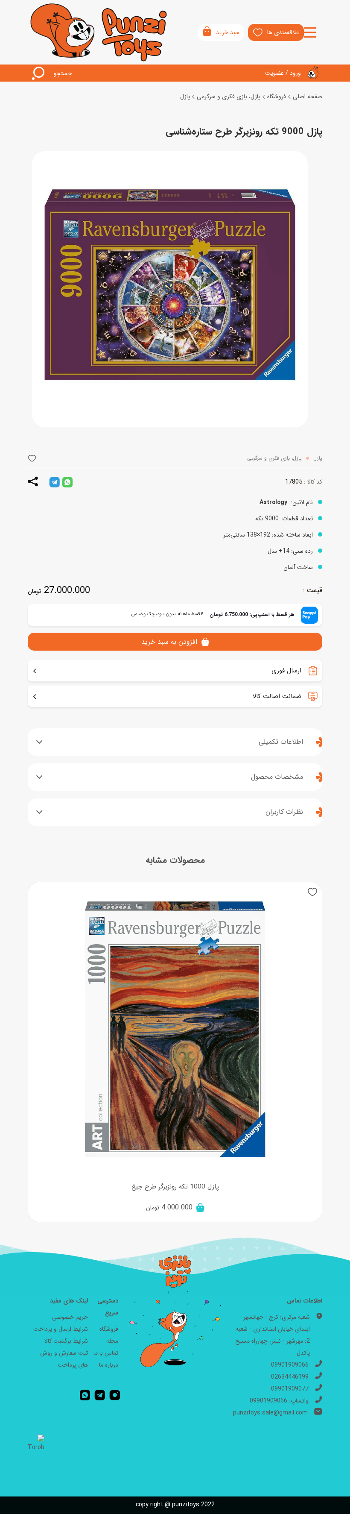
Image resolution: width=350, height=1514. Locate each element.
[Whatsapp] (85, 1395)
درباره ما (108, 1365)
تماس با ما (105, 1353)
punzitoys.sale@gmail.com (270, 1412)
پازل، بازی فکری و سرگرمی (228, 96)
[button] (32, 458)
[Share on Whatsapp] (67, 482)
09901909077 (290, 1389)
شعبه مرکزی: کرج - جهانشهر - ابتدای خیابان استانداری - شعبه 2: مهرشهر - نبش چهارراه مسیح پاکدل (272, 1335)
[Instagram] (114, 1395)
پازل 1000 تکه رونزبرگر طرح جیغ (175, 1187)
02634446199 (290, 1377)
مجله (112, 1341)
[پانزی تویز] (99, 32)
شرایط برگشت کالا (66, 1341)
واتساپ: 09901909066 (279, 1400)
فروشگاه (276, 96)
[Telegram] (99, 1395)
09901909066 (290, 1365)
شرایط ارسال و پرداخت (60, 1329)
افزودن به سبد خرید (169, 642)
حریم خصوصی (70, 1317)
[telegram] (54, 482)
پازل (185, 96)
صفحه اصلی (307, 96)
